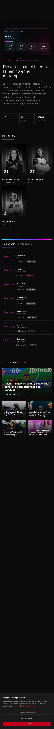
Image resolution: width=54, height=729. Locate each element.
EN (45, 4)
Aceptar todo (27, 724)
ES (41, 4)
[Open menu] (50, 4)
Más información (30, 706)
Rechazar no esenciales (27, 712)
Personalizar (28, 718)
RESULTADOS (25, 244)
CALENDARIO (8, 244)
